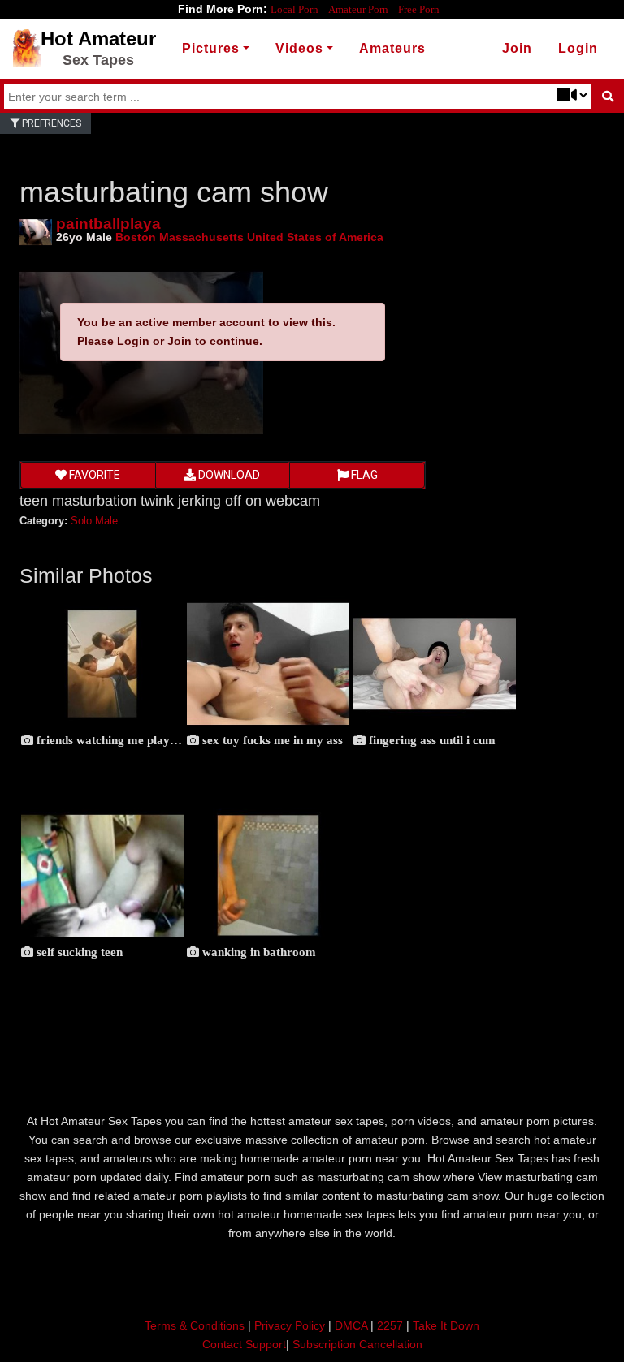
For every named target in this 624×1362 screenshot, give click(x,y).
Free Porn (419, 9)
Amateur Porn (358, 9)
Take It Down (446, 1325)
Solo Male (94, 521)
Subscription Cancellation (357, 1344)
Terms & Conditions (195, 1325)
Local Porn (294, 9)
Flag (363, 474)
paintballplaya (108, 223)
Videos (299, 48)
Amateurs (392, 48)
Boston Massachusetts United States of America (249, 237)
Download (228, 474)
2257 (390, 1325)
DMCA (351, 1325)
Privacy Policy (289, 1325)
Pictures (211, 48)
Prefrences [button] (50, 123)
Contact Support (244, 1344)
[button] (578, 49)
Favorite (93, 474)
